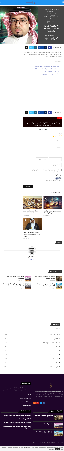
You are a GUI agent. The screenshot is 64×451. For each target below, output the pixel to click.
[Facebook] (44, 403)
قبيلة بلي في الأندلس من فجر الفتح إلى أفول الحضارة (17, 415)
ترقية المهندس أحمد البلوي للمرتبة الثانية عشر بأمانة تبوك (45, 68)
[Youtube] (37, 403)
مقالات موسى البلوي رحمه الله (31, 343)
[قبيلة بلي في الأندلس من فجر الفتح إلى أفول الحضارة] (59, 278)
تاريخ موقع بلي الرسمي (25, 398)
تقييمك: (60, 134)
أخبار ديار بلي (31, 363)
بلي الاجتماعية (53, 13)
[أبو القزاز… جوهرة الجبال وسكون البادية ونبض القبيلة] (59, 286)
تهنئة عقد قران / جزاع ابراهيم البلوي (50, 74)
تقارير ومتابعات (31, 355)
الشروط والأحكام (27, 405)
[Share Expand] (26, 47)
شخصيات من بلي (31, 359)
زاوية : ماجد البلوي (31, 367)
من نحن (29, 394)
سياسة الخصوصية (26, 401)
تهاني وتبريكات (53, 15)
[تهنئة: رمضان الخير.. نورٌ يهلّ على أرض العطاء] (53, 202)
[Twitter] (41, 403)
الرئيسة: (27, 387)
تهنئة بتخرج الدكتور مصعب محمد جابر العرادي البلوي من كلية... (31, 234)
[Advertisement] (42, 95)
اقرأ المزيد (51, 449)
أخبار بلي (51, 11)
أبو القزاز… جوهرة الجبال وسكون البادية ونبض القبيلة (17, 422)
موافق (57, 449)
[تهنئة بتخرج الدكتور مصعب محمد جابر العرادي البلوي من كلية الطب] (32, 224)
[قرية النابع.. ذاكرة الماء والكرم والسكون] (28, 278)
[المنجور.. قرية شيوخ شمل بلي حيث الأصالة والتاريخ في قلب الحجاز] (28, 286)
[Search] (1, 2)
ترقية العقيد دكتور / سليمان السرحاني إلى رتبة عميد (47, 66)
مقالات (31, 347)
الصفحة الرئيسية (54, 9)
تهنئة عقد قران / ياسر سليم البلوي (51, 71)
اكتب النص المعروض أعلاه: (53, 180)
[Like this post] (49, 47)
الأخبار (45, 9)
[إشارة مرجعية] (25, 198)
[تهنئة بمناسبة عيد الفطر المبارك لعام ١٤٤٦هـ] (32, 202)
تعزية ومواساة (31, 351)
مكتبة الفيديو (6, 390)
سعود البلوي (47, 35)
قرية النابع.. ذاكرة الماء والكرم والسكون (20, 419)
